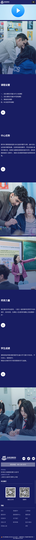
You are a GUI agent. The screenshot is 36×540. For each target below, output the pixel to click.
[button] (33, 2)
